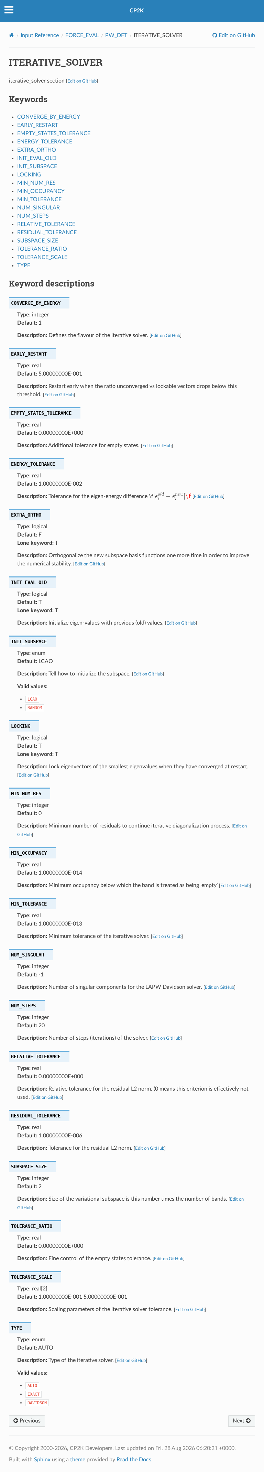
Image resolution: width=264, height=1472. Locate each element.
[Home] (11, 35)
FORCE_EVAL (82, 35)
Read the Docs (134, 1459)
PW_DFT (116, 35)
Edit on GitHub (236, 35)
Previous (29, 1421)
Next (239, 1421)
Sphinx (42, 1459)
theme (77, 1459)
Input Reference (40, 35)
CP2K (137, 10)
